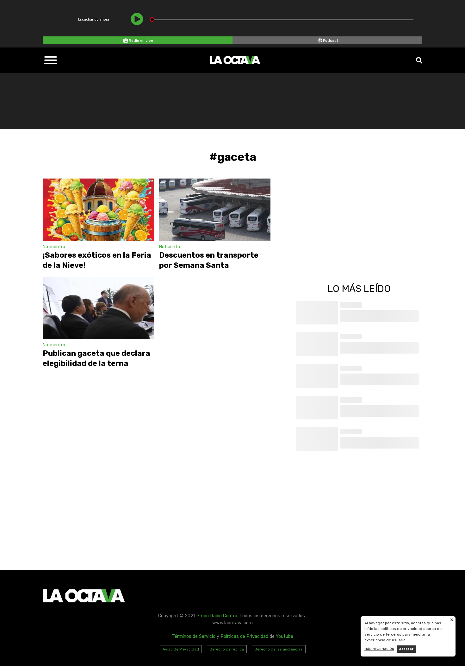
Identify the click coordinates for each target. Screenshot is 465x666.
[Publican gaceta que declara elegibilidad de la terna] (98, 308)
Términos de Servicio (193, 636)
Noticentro (54, 246)
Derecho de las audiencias (279, 649)
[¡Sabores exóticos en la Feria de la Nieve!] (98, 210)
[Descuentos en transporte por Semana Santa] (214, 210)
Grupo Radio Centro (216, 616)
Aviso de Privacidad (181, 649)
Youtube (284, 636)
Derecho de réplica (227, 649)
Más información (379, 649)
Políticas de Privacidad (244, 636)
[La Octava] (235, 60)
